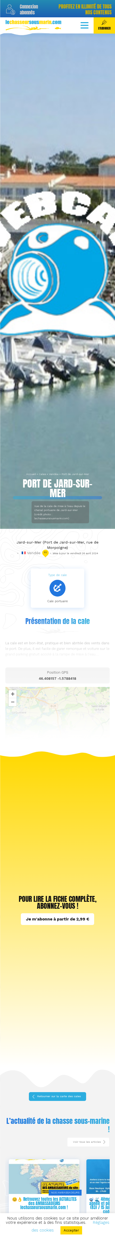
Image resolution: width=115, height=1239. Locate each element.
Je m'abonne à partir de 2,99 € (57, 919)
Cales (42, 474)
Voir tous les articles (87, 1142)
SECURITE (74, 1192)
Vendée (54, 474)
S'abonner (104, 28)
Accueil (31, 474)
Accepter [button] (71, 1230)
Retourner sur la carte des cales (59, 1096)
